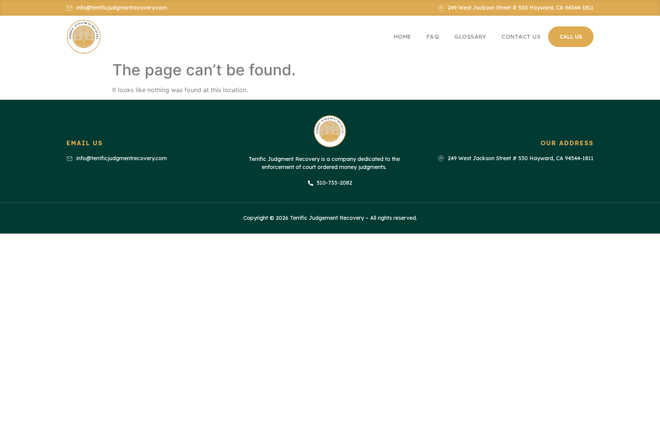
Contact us (520, 36)
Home (402, 36)
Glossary (470, 36)
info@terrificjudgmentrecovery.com (121, 7)
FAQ (433, 36)
